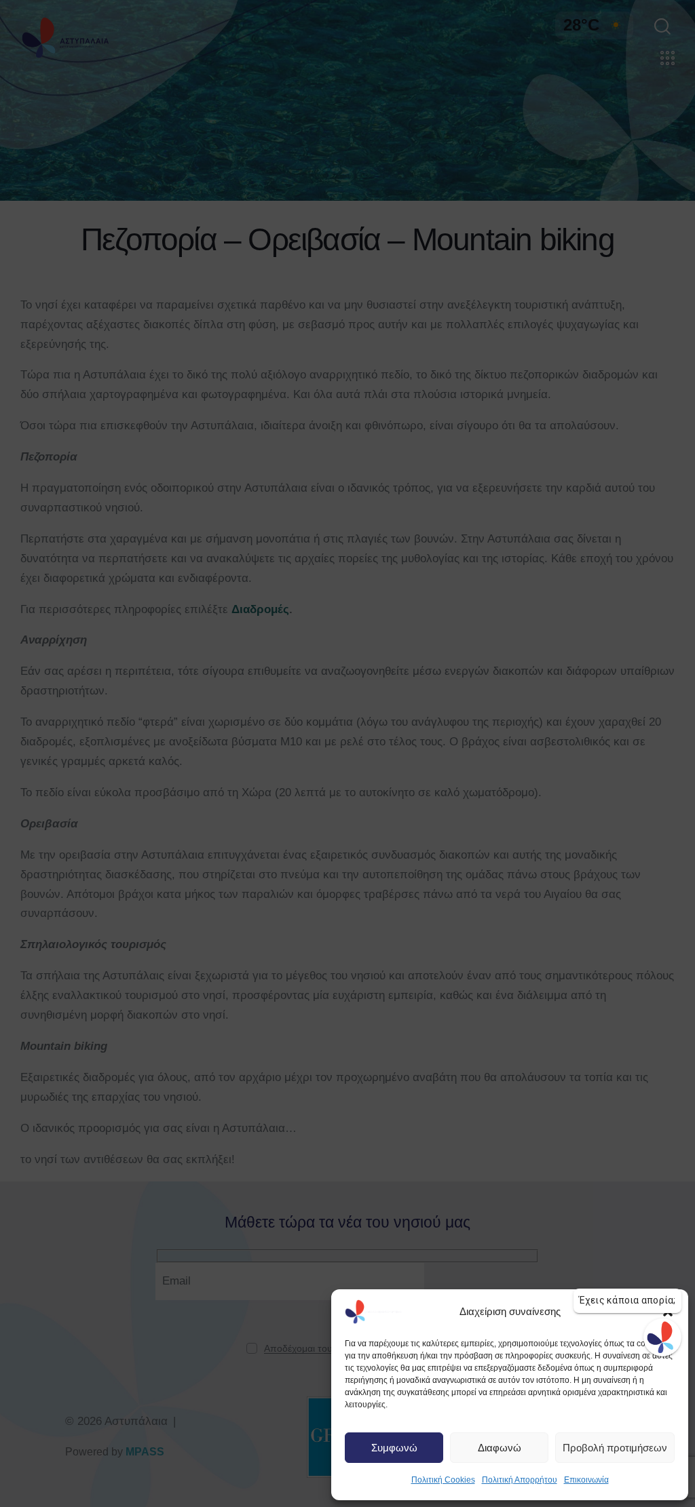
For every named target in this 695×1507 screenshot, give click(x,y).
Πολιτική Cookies (443, 1480)
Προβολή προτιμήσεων (615, 1447)
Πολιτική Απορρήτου (519, 1480)
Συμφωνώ (394, 1447)
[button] (668, 1311)
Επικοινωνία (586, 1480)
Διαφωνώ (499, 1447)
